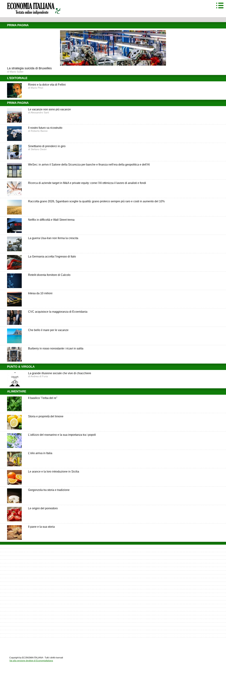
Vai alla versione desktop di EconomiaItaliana (31, 660)
